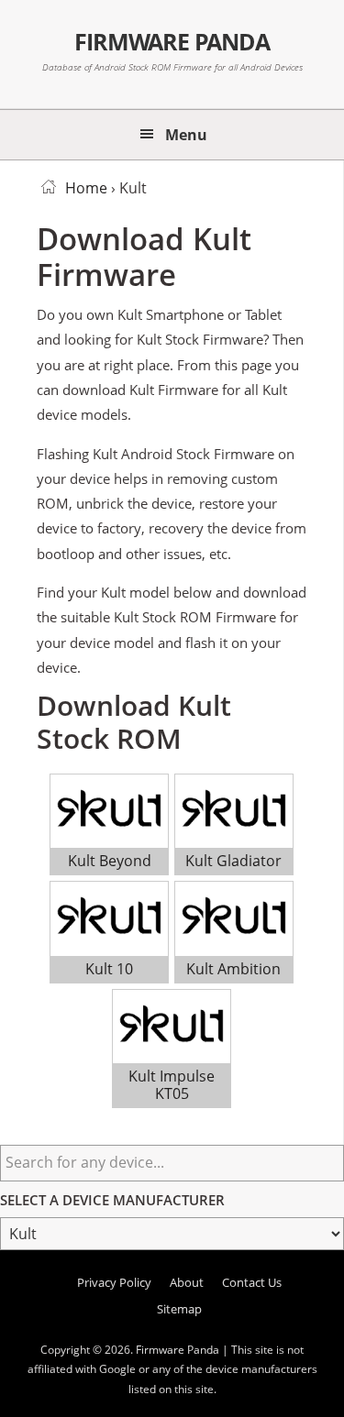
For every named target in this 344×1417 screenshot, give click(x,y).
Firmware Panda (172, 41)
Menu (186, 135)
